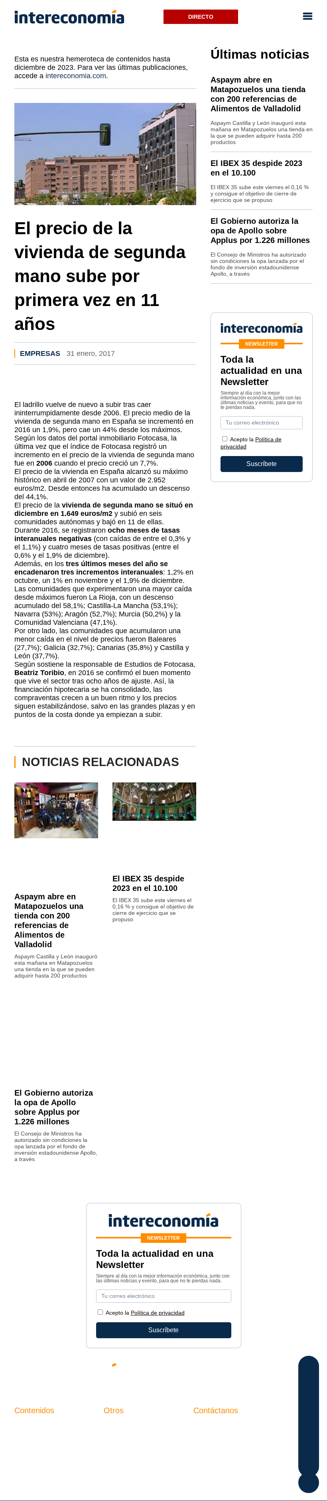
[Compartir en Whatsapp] (309, 1415)
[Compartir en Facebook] (309, 1368)
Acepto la (145, 1312)
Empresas (40, 353)
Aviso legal (119, 1440)
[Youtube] (259, 1371)
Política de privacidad (134, 1454)
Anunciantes (32, 1440)
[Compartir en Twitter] (309, 1384)
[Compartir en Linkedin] (309, 1399)
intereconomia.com (75, 76)
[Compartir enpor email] (309, 1431)
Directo (200, 17)
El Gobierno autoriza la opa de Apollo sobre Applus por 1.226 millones (260, 231)
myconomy (29, 1427)
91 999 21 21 (211, 1443)
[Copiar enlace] (309, 1447)
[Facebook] (235, 1371)
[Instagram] (283, 1371)
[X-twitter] (211, 1371)
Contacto (116, 1427)
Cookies (115, 1467)
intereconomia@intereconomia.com (243, 1431)
